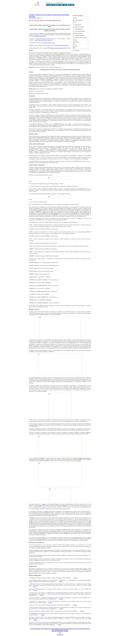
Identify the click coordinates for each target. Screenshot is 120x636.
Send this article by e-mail (81, 37)
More (76, 46)
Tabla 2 (32, 350)
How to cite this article (80, 31)
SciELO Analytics (79, 20)
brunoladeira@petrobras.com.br (61, 45)
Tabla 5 (42, 458)
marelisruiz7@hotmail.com (40, 36)
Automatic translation (79, 35)
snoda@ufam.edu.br (39, 40)
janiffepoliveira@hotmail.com (57, 48)
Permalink (77, 50)
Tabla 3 (44, 391)
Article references (79, 29)
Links (75, 577)
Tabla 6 (81, 458)
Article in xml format (79, 27)
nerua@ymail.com (48, 40)
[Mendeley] (74, 46)
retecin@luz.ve (60, 634)
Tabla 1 (32, 311)
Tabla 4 (88, 432)
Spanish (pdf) (78, 24)
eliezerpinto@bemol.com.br (49, 42)
